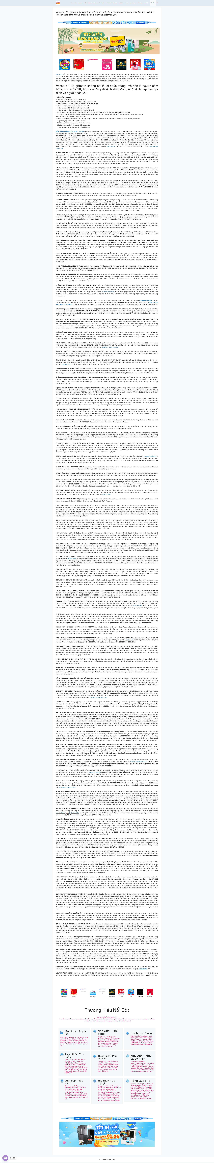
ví (64, 304)
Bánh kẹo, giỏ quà (73, 1069)
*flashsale (79, 2)
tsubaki (128, 1021)
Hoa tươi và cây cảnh (106, 1046)
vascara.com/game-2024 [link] (98, 697)
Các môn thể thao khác (108, 1092)
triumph (113, 1019)
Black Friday (132, 2)
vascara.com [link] (111, 146)
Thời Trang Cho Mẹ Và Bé (68, 1037)
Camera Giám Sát (140, 1063)
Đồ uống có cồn (138, 1044)
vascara (99, 1017)
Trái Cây (67, 1059)
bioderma (89, 1019)
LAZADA (121, 2)
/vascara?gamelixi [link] (95, 772)
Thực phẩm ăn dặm (71, 1044)
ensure (77, 1019)
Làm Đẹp (140, 2)
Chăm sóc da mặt (70, 1086)
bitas (97, 1021)
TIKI (126, 2)
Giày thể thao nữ (108, 1099)
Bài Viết (152, 2)
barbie (68, 1019)
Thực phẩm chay (74, 1068)
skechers (103, 1019)
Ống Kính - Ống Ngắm (143, 1068)
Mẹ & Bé (147, 1090)
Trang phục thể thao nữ (104, 1086)
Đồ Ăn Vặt (142, 1041)
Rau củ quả (71, 1061)
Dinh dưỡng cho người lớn (72, 1042)
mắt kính (69, 304)
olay (153, 1019)
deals (90, 2)
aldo (108, 1019)
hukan (116, 1021)
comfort (92, 1021)
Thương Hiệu (74, 2)
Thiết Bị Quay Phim (144, 1070)
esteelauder (111, 1017)
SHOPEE (114, 2)
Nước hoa (76, 1095)
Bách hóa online (141, 1092)
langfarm (110, 1021)
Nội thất (106, 1040)
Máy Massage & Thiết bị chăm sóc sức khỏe (75, 1091)
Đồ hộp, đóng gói (73, 1066)
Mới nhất (87, 2)
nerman (130, 1019)
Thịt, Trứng (74, 1059)
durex (83, 1019)
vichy (120, 1021)
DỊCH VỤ (146, 2)
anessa (142, 1019)
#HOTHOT (101, 2)
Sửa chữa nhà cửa (106, 1038)
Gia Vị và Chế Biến (141, 1039)
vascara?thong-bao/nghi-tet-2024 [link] (67, 813)
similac (86, 1021)
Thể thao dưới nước (109, 1094)
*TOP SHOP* (109, 2)
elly (94, 1019)
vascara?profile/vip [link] (108, 292)
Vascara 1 (59, 74)
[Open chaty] (5, 1158)
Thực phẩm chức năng (75, 1087)
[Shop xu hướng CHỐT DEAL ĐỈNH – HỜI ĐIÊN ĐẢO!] (58, 3)
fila (124, 1021)
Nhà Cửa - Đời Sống (137, 1084)
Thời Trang (147, 1084)
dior (104, 1017)
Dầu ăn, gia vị (72, 1064)
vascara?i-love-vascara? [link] (110, 347)
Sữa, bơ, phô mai (73, 1063)
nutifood (119, 1019)
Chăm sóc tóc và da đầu (76, 1094)
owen (72, 1019)
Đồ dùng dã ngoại (111, 1087)
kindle (125, 1019)
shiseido (103, 1021)
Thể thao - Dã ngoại (142, 1087)
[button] (157, 3)
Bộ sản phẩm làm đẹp (74, 1097)
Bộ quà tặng (148, 1044)
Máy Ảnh (149, 1071)
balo (61, 304)
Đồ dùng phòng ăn (106, 1043)
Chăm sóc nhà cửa (70, 1039)
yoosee (148, 1019)
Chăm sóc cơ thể (74, 1089)
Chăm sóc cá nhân (76, 1071)
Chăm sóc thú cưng (136, 1036)
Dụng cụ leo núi (115, 1100)
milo (97, 1019)
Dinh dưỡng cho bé (78, 1040)
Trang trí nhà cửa (103, 1037)
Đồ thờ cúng (108, 1045)
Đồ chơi (79, 1037)
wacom (136, 1019)
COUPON (95, 2)
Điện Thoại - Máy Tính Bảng (142, 1098)
